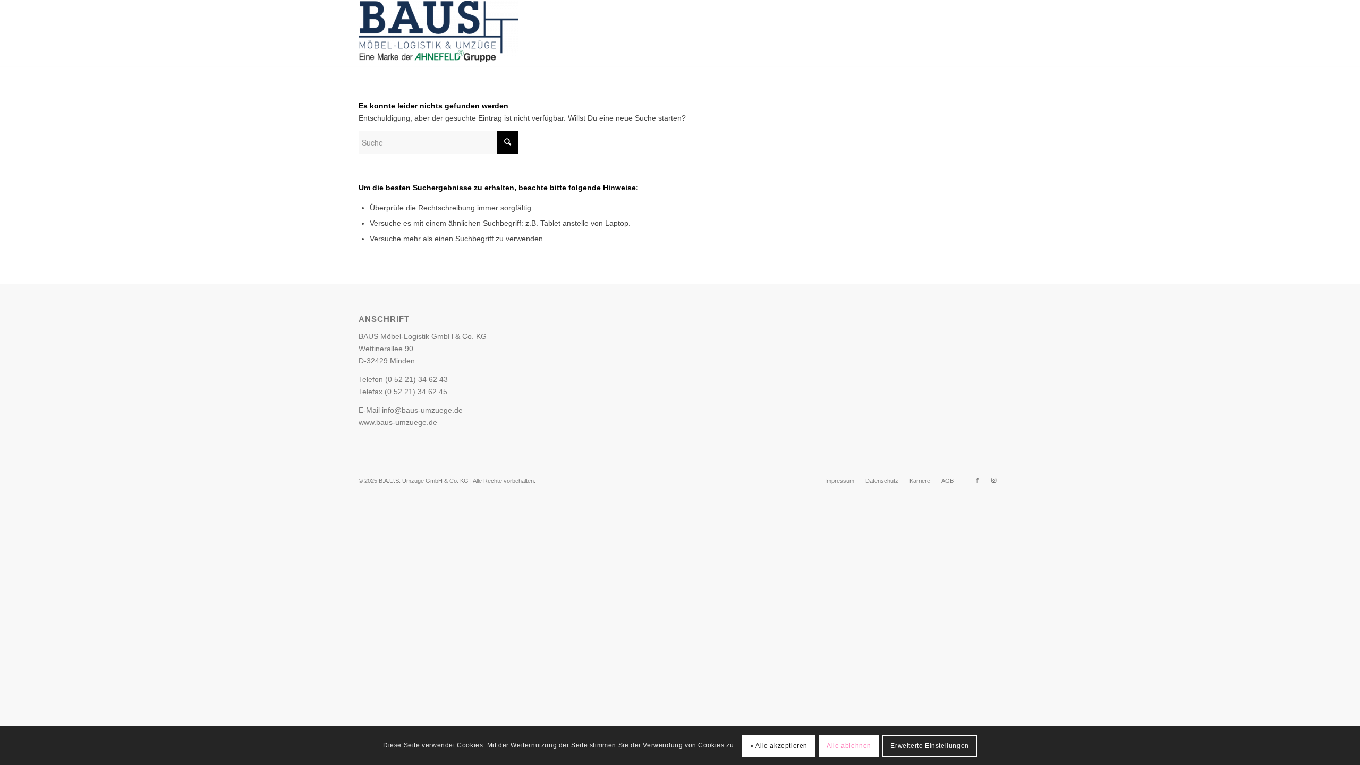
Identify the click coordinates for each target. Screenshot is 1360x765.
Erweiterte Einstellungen (929, 745)
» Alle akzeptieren (779, 745)
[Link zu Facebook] (950, 33)
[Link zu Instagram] (966, 33)
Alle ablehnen (849, 745)
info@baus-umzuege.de (422, 410)
